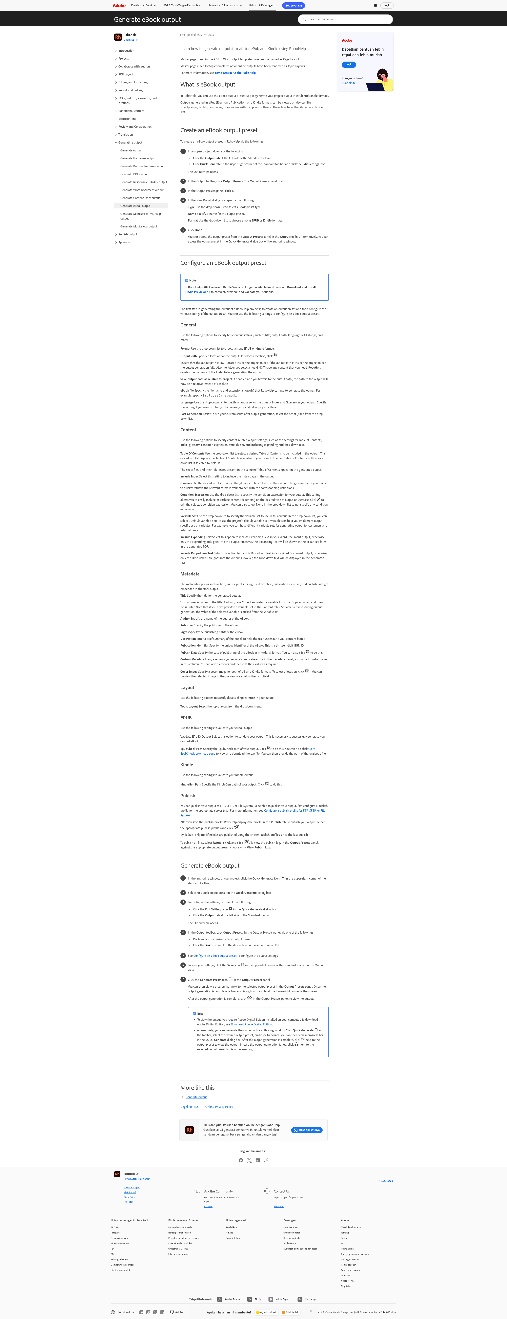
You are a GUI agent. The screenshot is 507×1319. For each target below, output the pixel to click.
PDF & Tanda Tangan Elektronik (180, 5)
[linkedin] (162, 1312)
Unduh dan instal (291, 1232)
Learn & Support (132, 1187)
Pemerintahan (233, 1238)
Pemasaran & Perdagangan (224, 5)
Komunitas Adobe (292, 1238)
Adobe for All (347, 1280)
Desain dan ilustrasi (120, 1238)
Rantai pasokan (348, 1264)
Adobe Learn (289, 1243)
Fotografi (115, 1232)
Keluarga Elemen (119, 1259)
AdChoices (391, 1312)
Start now (279, 1206)
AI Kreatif (115, 1227)
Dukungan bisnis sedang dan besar (300, 1248)
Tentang (345, 1232)
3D (112, 1254)
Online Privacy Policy (219, 1107)
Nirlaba (229, 1232)
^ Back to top (386, 1180)
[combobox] (345, 19)
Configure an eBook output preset (215, 956)
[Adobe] (119, 5)
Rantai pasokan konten (179, 1232)
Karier (344, 1238)
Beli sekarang (293, 5)
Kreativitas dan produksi (180, 1243)
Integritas (345, 1275)
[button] (375, 5)
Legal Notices (189, 1107)
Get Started (130, 1192)
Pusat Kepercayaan (350, 1270)
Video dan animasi (120, 1243)
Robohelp (130, 35)
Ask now (208, 1206)
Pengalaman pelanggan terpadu (183, 1238)
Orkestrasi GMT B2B (178, 1248)
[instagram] (148, 1312)
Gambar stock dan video (122, 1264)
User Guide (129, 1197)
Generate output (196, 1097)
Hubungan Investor (350, 1259)
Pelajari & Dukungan (261, 5)
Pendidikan (231, 1227)
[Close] (311, 1311)
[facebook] (141, 1312)
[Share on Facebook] (240, 1161)
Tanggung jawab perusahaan (355, 1254)
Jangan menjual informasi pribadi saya (361, 1312)
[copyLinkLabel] (266, 1161)
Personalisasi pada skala (180, 1227)
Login (387, 5)
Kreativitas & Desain (142, 5)
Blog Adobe (346, 1286)
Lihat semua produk (120, 1270)
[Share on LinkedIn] (257, 1161)
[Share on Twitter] (249, 1161)
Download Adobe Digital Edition (251, 1024)
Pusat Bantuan (290, 1227)
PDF (113, 1248)
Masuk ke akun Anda (351, 1227)
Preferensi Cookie (331, 1312)
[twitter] (155, 1312)
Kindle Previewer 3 (197, 292)
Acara (344, 1243)
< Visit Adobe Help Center (137, 1178)
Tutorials (128, 1201)
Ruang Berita (347, 1248)
